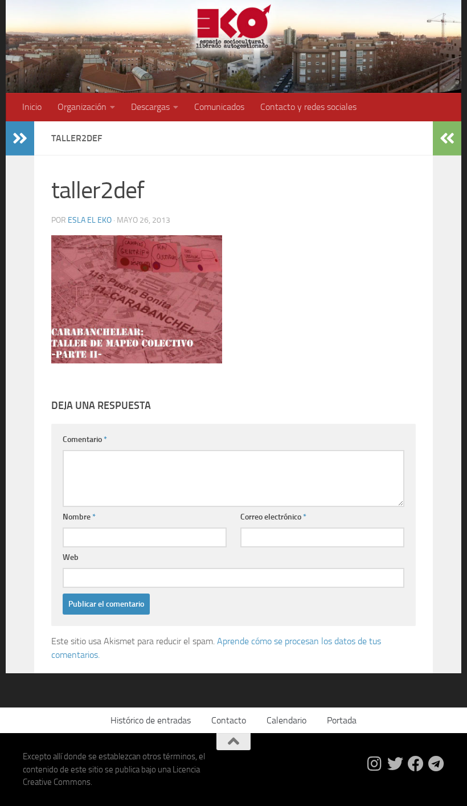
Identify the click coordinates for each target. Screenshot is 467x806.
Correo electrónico (273, 517)
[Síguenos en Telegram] (436, 764)
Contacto (228, 720)
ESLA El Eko (90, 220)
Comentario (85, 439)
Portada (342, 720)
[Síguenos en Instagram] (375, 764)
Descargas (150, 106)
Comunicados (219, 106)
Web (71, 557)
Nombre (79, 517)
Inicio (32, 106)
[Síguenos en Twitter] (395, 764)
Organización (82, 106)
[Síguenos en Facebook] (416, 764)
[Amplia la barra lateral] (20, 138)
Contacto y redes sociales (308, 106)
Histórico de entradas (150, 720)
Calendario (286, 720)
